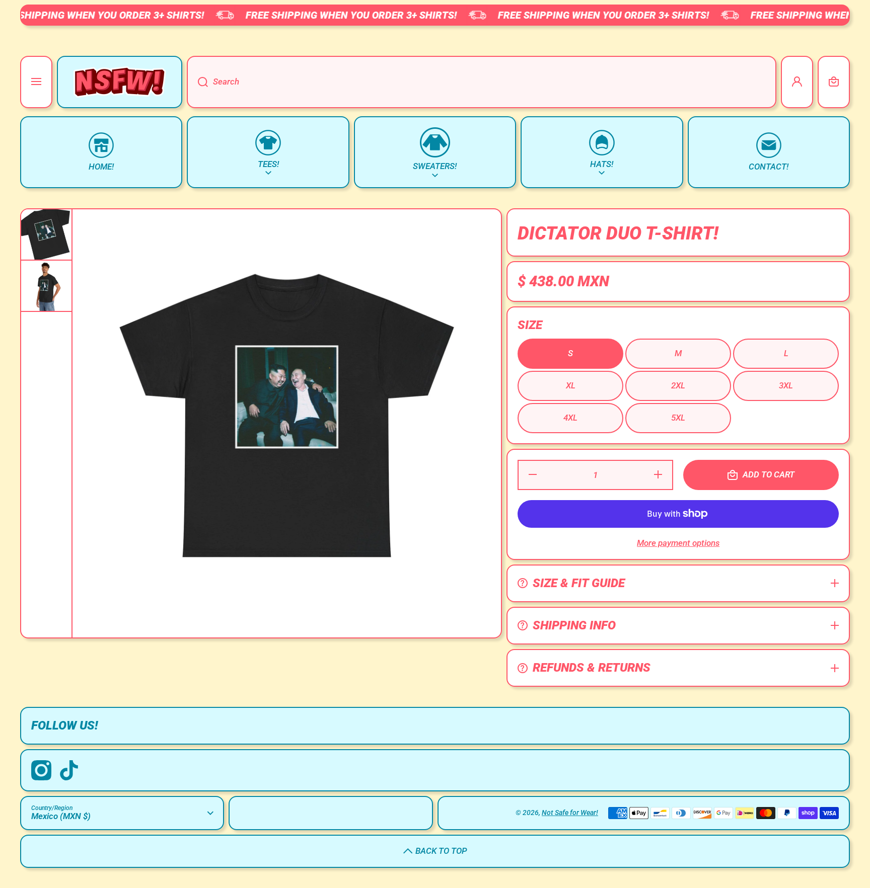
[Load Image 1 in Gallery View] (46, 234)
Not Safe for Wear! (570, 813)
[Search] (197, 82)
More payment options (678, 543)
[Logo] (119, 82)
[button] (834, 82)
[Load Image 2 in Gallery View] (46, 286)
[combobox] (481, 82)
